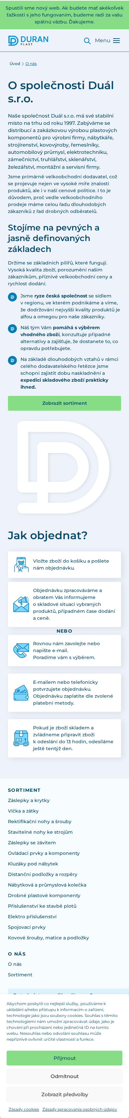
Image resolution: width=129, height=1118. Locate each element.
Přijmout (65, 1058)
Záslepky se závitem (32, 843)
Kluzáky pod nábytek (33, 864)
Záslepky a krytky (29, 800)
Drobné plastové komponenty (44, 895)
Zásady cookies (24, 1109)
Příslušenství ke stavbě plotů (42, 906)
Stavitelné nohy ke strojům (40, 832)
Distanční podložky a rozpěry (42, 874)
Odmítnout (65, 1076)
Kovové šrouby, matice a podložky (48, 938)
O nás (15, 964)
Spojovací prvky (27, 927)
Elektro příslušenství (32, 917)
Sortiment (20, 975)
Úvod (15, 63)
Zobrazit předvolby (64, 1094)
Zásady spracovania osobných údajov (79, 1109)
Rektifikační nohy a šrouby (39, 821)
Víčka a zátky (23, 811)
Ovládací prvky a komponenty (44, 853)
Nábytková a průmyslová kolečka (47, 885)
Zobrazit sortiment (64, 403)
